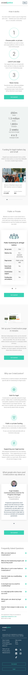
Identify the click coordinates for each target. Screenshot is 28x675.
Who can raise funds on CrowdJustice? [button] (8, 554)
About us (4, 646)
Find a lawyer (6, 642)
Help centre (18, 640)
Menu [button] (24, 2)
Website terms (6, 652)
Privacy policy (6, 651)
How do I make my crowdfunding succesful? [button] (11, 577)
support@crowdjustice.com (8, 616)
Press (16, 644)
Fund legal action (7, 644)
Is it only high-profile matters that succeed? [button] (11, 592)
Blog (16, 642)
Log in (14, 669)
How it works (5, 640)
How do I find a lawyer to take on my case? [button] (12, 608)
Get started (14, 97)
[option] (14, 182)
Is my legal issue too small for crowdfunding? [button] (10, 585)
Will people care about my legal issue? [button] (11, 600)
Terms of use (5, 649)
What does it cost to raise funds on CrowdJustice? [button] (12, 569)
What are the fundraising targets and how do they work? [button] (12, 561)
